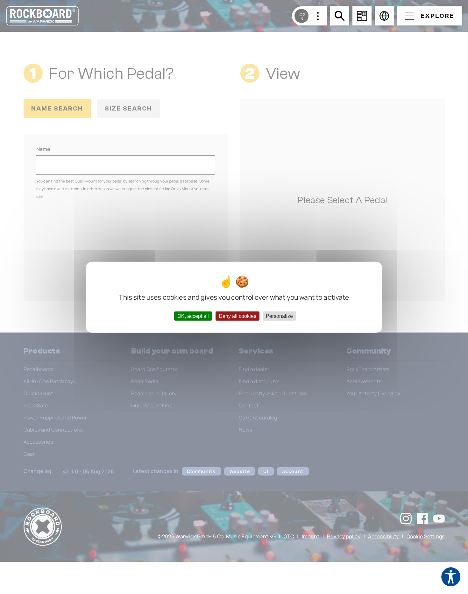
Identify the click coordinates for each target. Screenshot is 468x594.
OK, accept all (193, 315)
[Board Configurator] (362, 15)
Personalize (279, 315)
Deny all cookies (237, 315)
